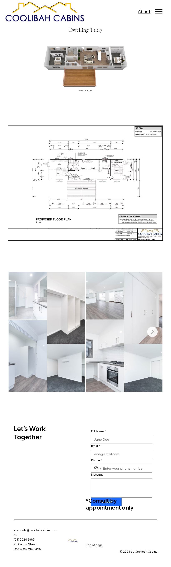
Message (97, 474)
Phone (96, 460)
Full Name (98, 431)
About (144, 11)
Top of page (94, 545)
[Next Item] (152, 332)
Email (95, 446)
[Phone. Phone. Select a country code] (98, 468)
